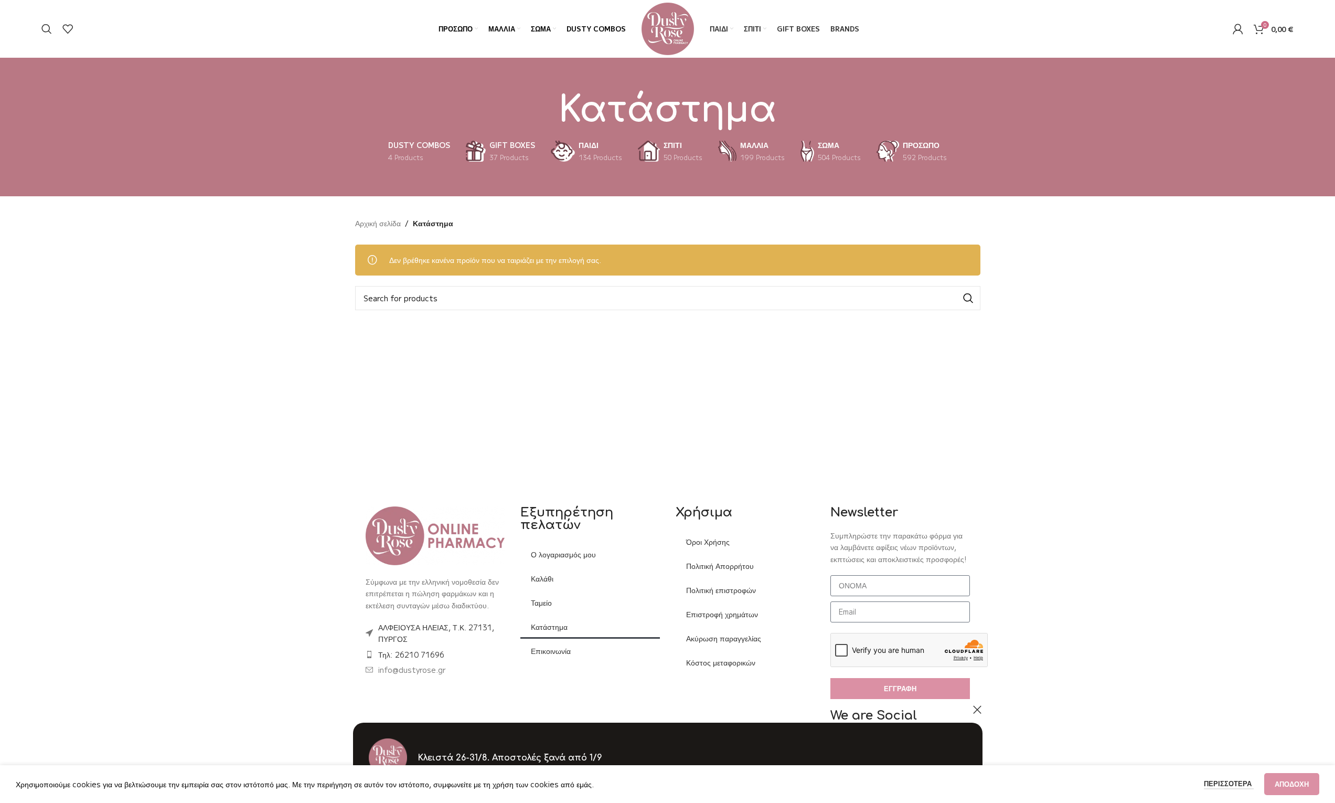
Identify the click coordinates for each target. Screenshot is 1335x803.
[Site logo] (668, 28)
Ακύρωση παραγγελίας (723, 638)
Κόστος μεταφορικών (720, 662)
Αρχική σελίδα (378, 223)
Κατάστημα (549, 626)
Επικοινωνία (551, 651)
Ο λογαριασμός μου (563, 554)
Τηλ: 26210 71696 (411, 654)
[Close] (977, 709)
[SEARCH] (968, 298)
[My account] (1237, 28)
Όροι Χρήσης (708, 541)
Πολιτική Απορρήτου (720, 566)
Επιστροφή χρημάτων (722, 614)
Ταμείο (541, 602)
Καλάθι (542, 578)
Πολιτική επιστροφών (721, 590)
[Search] (46, 28)
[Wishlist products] (67, 28)
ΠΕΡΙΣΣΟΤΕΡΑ (1229, 783)
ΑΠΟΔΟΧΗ (1292, 784)
